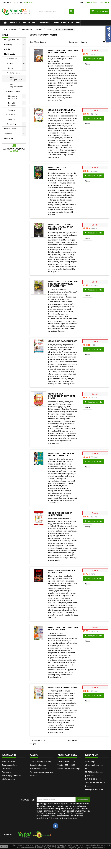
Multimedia (9, 54)
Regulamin (7, 772)
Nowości (15, 22)
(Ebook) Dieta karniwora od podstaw (61, 571)
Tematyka (11, 124)
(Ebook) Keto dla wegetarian (57, 168)
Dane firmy (6, 2)
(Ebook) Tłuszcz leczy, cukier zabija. (60, 514)
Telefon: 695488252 (66, 765)
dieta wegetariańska (16, 85)
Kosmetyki (9, 44)
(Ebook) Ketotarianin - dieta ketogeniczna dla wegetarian (60, 226)
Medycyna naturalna (12, 97)
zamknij (4, 846)
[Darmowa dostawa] (14, 147)
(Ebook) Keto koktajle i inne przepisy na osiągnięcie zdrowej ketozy (63, 283)
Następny (73, 740)
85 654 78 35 (28, 2)
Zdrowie (12, 114)
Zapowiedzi (44, 22)
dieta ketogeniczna (16, 78)
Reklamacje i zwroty (38, 768)
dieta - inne (15, 73)
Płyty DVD (11, 119)
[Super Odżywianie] (41, 836)
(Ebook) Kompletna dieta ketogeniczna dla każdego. (63, 111)
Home (5, 35)
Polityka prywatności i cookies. (63, 818)
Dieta (10, 68)
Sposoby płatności (38, 765)
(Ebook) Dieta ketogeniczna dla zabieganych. (63, 51)
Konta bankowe (9, 761)
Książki (7, 49)
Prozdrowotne (10, 129)
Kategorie (73, 22)
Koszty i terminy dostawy (40, 761)
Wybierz (90, 42)
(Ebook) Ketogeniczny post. (63, 341)
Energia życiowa (11, 40)
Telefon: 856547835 (66, 761)
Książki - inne (14, 91)
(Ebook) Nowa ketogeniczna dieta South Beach (62, 396)
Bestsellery (29, 22)
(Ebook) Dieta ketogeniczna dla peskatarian (63, 628)
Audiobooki (12, 58)
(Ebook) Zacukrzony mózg (62, 687)
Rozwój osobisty (12, 104)
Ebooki (10, 63)
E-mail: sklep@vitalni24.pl (69, 768)
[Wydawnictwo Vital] (23, 836)
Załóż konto (104, 2)
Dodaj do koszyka (93, 58)
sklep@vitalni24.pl (94, 789)
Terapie (11, 110)
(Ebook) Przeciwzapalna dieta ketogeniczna (61, 454)
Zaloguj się (90, 2)
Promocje (59, 22)
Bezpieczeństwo (9, 765)
